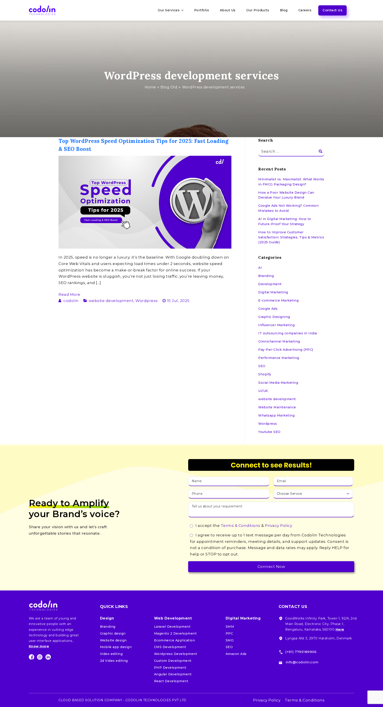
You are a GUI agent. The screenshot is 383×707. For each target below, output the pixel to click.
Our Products (257, 10)
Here (340, 629)
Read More (69, 294)
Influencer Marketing (276, 325)
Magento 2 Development (175, 633)
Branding (266, 276)
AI (260, 268)
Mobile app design (116, 647)
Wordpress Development (175, 654)
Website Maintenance (277, 407)
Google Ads (267, 309)
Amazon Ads (236, 654)
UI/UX (263, 391)
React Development (171, 681)
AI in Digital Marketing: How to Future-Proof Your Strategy (284, 221)
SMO (230, 640)
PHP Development (170, 668)
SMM (230, 627)
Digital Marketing (273, 292)
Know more (39, 646)
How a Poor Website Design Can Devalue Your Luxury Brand (286, 195)
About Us (228, 10)
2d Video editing (114, 661)
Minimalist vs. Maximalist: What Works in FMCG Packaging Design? (291, 181)
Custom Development (173, 661)
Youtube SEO (269, 432)
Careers (305, 10)
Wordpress (146, 300)
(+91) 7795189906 (301, 652)
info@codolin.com (302, 662)
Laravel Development (172, 627)
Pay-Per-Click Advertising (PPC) (285, 350)
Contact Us (332, 10)
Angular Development (173, 674)
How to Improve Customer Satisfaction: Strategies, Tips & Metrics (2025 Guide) (291, 237)
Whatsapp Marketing (276, 415)
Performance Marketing (278, 358)
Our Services (169, 10)
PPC (229, 633)
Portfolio (201, 10)
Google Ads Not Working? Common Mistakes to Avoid (288, 208)
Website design (113, 640)
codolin (71, 300)
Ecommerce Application (174, 640)
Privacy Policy (278, 525)
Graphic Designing (274, 317)
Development (270, 284)
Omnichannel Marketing (279, 341)
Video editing (111, 654)
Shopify (264, 374)
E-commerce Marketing (278, 300)
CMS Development (170, 647)
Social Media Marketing (278, 383)
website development (111, 300)
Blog (284, 10)
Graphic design (113, 633)
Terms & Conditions (240, 525)
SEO (262, 366)
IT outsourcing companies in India (287, 333)
